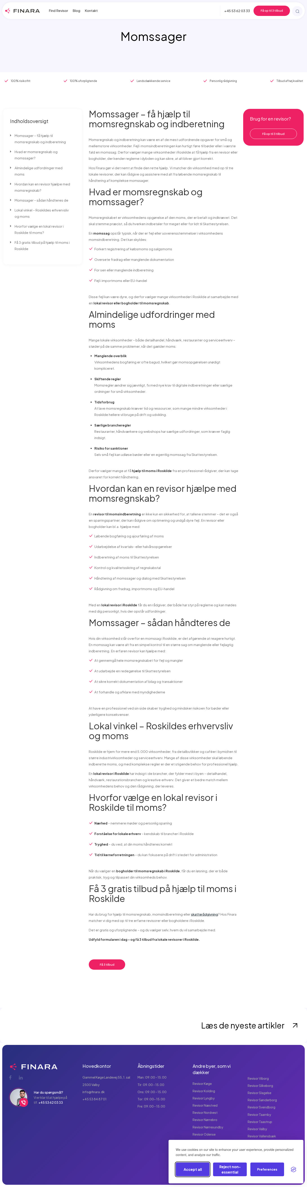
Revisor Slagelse (259, 1093)
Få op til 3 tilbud (272, 10)
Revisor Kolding (204, 1091)
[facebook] (10, 1077)
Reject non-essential (230, 1169)
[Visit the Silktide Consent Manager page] (293, 1169)
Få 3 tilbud (107, 964)
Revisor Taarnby (259, 1114)
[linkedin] (21, 1077)
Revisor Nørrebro (205, 1120)
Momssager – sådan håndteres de (41, 200)
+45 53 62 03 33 (237, 11)
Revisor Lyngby (204, 1098)
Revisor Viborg (258, 1078)
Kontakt (91, 10)
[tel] (23, 1102)
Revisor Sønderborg (262, 1100)
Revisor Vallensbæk (262, 1136)
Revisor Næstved (205, 1105)
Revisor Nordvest (205, 1112)
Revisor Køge (202, 1083)
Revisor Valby (257, 1129)
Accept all (193, 1169)
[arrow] (295, 1025)
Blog (76, 10)
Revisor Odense (204, 1134)
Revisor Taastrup (260, 1122)
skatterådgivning (204, 914)
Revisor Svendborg (261, 1107)
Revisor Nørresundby (208, 1127)
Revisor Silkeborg (260, 1086)
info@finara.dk (93, 1092)
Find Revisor (58, 10)
